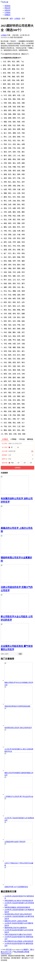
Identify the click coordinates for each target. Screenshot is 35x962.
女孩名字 (7, 10)
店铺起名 (7, 15)
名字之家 (9, 949)
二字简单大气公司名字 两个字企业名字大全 (18, 796)
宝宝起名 (7, 6)
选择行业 (4, 459)
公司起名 (7, 12)
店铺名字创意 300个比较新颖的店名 (16, 887)
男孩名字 (7, 8)
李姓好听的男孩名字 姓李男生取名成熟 (17, 706)
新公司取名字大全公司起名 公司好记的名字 (18, 941)
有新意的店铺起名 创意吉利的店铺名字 (17, 907)
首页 (11, 18)
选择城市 (4, 455)
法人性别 (4, 447)
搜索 (20, 654)
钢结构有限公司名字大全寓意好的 (15, 928)
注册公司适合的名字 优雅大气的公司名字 (18, 934)
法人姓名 (4, 443)
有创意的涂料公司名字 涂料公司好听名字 (18, 727)
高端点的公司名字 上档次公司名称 (15, 921)
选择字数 (4, 463)
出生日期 (4, 451)
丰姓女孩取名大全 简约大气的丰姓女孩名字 (18, 900)
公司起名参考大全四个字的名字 (14, 841)
